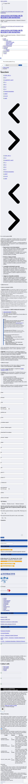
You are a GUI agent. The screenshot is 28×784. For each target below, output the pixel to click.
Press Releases (6, 610)
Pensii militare (6, 51)
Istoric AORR (9, 44)
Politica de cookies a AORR (11, 705)
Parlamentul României (5, 630)
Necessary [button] (3, 727)
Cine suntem (8, 41)
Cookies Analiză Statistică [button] (6, 770)
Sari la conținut (4, 1)
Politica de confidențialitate (9, 688)
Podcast (7, 49)
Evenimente (5, 604)
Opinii (4, 609)
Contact (5, 53)
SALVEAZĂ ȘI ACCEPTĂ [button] (7, 780)
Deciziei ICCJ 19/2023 (19, 322)
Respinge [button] (12, 706)
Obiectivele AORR (10, 42)
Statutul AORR (9, 43)
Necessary (4, 728)
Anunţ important (6, 600)
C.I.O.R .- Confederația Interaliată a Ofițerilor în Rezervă (13, 641)
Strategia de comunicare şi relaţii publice (9, 621)
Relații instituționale (7, 46)
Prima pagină (6, 666)
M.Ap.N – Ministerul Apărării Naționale (9, 635)
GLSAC (5, 607)
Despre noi (5, 39)
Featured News (6, 606)
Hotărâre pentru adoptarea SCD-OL (8, 624)
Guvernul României (5, 633)
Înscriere (5, 52)
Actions (5, 598)
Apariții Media (6, 601)
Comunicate (5, 603)
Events (4, 605)
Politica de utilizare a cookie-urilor (10, 689)
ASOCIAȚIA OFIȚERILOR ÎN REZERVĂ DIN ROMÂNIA (12, 16)
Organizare (5, 47)
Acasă (4, 38)
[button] (14, 113)
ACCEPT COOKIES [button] (5, 706)
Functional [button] (3, 764)
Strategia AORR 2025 (5, 619)
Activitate (5, 48)
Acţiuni (4, 599)
